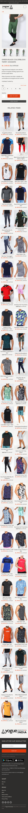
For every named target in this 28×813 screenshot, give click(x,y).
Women (3, 781)
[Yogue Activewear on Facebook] (5, 802)
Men (3, 784)
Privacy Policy (5, 798)
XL (15, 88)
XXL (20, 88)
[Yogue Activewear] (7, 7)
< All (3, 11)
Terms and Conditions (7, 796)
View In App (14, 101)
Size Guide (23, 85)
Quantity (4, 93)
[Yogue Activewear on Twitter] (3, 802)
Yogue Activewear (9, 806)
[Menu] (21, 7)
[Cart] (25, 7)
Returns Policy (5, 794)
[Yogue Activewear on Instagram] (8, 802)
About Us (4, 790)
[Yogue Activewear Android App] (7, 762)
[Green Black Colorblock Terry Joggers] (14, 31)
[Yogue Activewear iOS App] (19, 762)
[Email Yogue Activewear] (11, 802)
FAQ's (3, 792)
